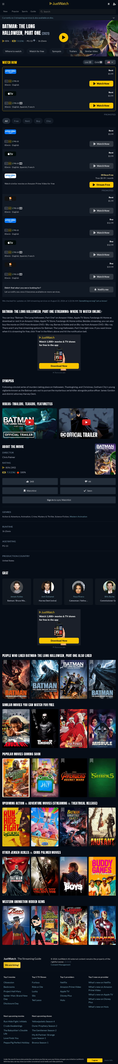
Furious (36, 982)
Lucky (35, 991)
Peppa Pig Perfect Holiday (16, 1042)
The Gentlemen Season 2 (44, 1030)
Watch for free (36, 51)
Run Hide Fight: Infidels (15, 1021)
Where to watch (13, 51)
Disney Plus (66, 995)
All (6, 121)
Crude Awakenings (13, 1025)
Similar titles (91, 51)
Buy (38, 121)
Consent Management (60, 964)
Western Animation (78, 516)
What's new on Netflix (99, 982)
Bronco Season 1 (40, 1042)
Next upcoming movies (14, 1016)
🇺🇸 (108, 62)
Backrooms (9, 986)
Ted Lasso (36, 1000)
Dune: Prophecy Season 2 (44, 1025)
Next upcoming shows (42, 1016)
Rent (27, 121)
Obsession (9, 982)
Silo (34, 995)
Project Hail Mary (12, 991)
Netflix (63, 982)
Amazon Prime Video (70, 986)
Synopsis (56, 51)
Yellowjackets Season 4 (43, 1021)
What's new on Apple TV (100, 994)
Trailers (73, 51)
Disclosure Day (11, 1003)
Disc (48, 121)
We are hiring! (12, 965)
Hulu (62, 1000)
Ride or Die (37, 986)
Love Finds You (11, 1038)
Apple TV (64, 991)
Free (16, 121)
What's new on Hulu (98, 1006)
